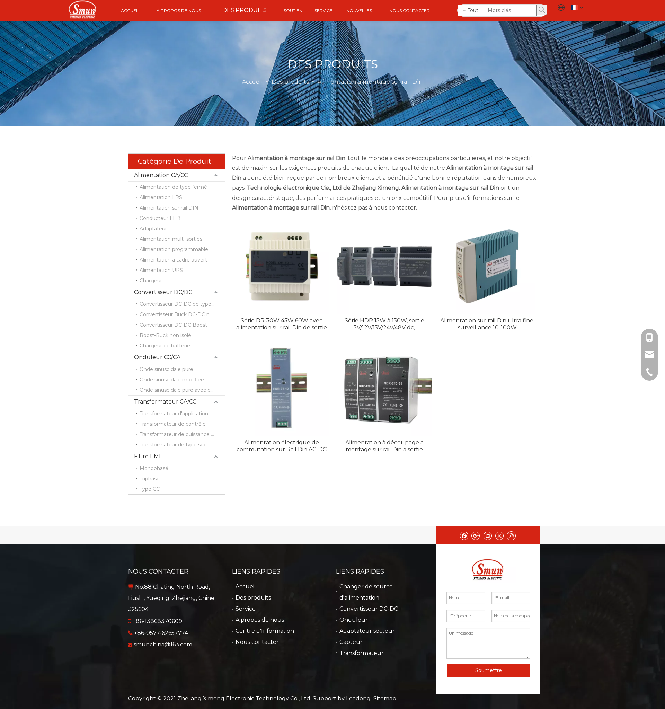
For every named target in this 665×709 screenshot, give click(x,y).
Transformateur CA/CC (165, 401)
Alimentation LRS (161, 197)
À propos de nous (260, 620)
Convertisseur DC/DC (163, 292)
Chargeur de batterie (165, 346)
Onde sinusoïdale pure (166, 369)
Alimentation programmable (174, 249)
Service (246, 608)
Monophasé (154, 468)
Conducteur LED (160, 218)
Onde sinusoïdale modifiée (172, 379)
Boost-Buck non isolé (165, 335)
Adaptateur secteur (367, 631)
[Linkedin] (487, 535)
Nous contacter (257, 642)
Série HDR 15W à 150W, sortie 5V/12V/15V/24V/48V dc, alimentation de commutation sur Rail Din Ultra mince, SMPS (384, 324)
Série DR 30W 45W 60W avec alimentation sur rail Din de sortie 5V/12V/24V (281, 324)
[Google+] (475, 535)
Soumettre (488, 670)
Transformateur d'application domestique (182, 413)
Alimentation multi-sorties (171, 239)
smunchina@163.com (163, 644)
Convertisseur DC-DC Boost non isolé (182, 325)
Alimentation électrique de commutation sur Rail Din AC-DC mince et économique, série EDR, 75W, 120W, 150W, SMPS (281, 446)
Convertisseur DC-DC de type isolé (181, 304)
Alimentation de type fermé (173, 187)
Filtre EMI (147, 456)
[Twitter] (499, 535)
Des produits (253, 597)
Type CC (150, 489)
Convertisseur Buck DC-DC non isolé (182, 314)
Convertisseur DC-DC (368, 608)
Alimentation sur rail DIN (169, 208)
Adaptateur (153, 228)
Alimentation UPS (161, 270)
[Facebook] (464, 535)
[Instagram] (511, 535)
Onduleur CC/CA (157, 357)
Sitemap (384, 698)
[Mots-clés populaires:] (542, 10)
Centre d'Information (265, 631)
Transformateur (361, 653)
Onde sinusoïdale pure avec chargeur (182, 390)
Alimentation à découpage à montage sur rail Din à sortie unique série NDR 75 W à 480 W (384, 446)
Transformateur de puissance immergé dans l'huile (182, 434)
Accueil (246, 586)
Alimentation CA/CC (161, 175)
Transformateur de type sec (173, 445)
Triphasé (150, 479)
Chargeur (151, 280)
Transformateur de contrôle (173, 424)
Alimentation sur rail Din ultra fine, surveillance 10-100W (487, 324)
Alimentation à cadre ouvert (173, 260)
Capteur (351, 642)
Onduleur (353, 620)
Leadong (358, 698)
